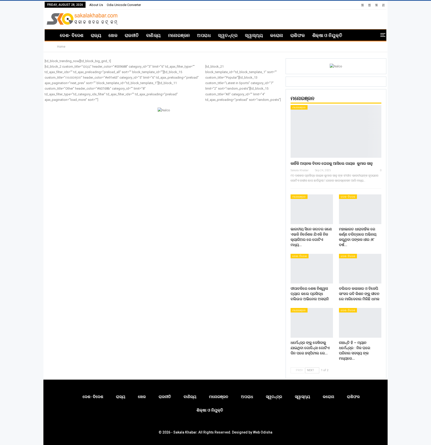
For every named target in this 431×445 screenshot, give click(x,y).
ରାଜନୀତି (132, 35)
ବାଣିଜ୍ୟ (153, 35)
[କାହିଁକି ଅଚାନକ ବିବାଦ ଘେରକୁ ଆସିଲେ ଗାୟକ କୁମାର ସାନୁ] (336, 131)
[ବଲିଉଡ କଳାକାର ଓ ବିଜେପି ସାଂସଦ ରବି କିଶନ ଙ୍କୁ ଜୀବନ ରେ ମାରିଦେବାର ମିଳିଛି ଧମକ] (360, 269)
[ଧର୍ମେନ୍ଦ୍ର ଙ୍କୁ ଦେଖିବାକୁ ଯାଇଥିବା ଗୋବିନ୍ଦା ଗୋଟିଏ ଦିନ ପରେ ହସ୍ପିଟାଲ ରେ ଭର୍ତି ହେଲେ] (312, 323)
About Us (96, 5)
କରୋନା (276, 35)
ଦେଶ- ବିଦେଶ (71, 35)
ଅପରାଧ (204, 35)
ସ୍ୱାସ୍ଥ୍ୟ (254, 35)
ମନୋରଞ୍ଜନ (179, 35)
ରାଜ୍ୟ (96, 35)
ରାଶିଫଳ (297, 35)
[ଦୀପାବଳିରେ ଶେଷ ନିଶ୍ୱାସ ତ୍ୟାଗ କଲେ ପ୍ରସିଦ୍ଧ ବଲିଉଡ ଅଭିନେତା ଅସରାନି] (312, 269)
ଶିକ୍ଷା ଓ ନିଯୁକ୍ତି (327, 35)
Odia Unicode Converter (124, 5)
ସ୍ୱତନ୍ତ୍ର (228, 35)
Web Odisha (262, 432)
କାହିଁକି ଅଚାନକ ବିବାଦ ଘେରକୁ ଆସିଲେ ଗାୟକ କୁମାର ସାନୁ (332, 163)
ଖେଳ (112, 35)
